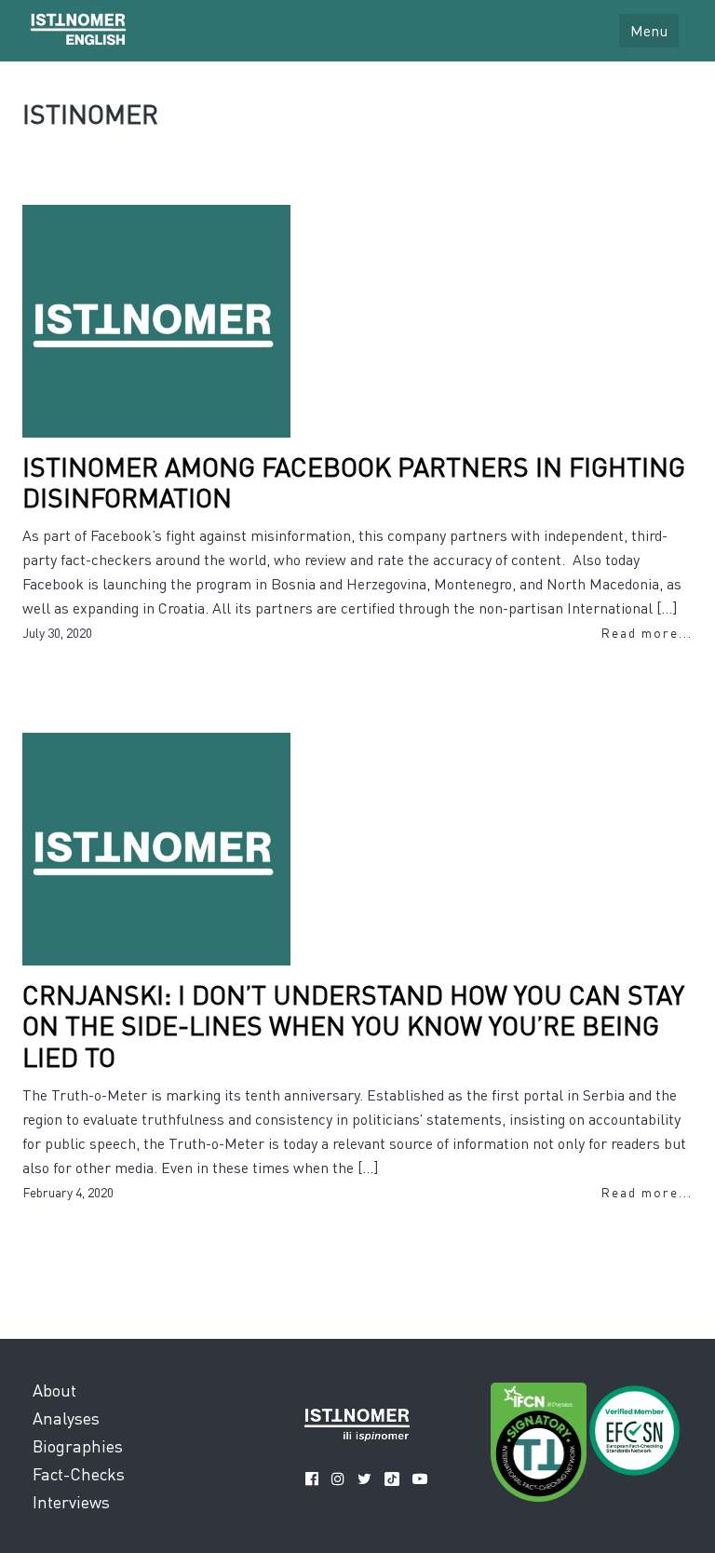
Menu (649, 30)
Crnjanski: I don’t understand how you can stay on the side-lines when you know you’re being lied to (353, 1026)
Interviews (71, 1501)
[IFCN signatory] (539, 1445)
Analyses (66, 1417)
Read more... (646, 632)
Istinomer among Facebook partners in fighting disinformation (353, 482)
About (54, 1389)
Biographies (78, 1445)
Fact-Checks (79, 1473)
